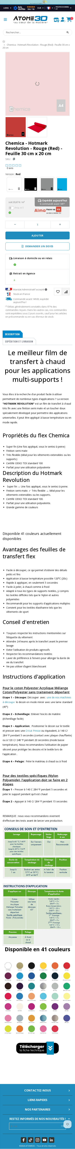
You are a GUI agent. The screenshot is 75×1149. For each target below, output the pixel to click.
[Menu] (5, 19)
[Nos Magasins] (56, 19)
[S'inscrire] (62, 1125)
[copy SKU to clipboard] (13, 159)
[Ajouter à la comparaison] (66, 291)
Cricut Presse (33, 730)
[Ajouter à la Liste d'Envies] (58, 291)
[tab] (13, 334)
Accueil (4, 41)
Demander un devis (38, 246)
